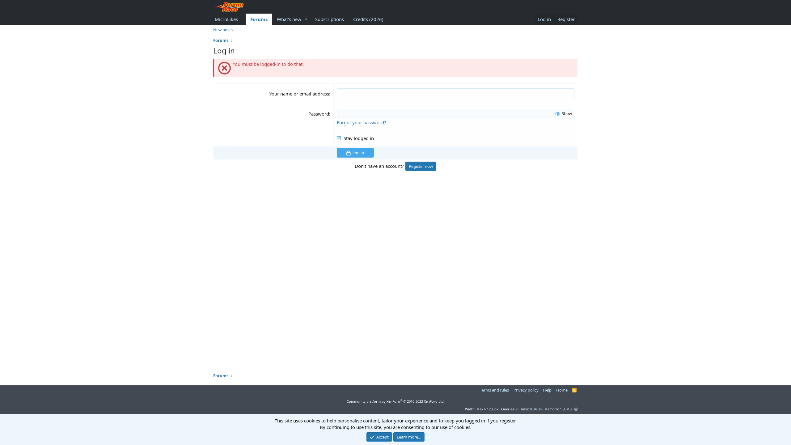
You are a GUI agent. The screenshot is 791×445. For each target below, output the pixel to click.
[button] (306, 19)
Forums (259, 19)
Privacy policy (526, 390)
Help (547, 390)
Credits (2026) (368, 19)
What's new (289, 19)
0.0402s (536, 409)
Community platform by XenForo (396, 401)
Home (562, 390)
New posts (223, 29)
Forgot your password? (361, 122)
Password (318, 114)
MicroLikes (226, 19)
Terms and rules (494, 390)
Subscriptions (329, 19)
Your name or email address (299, 94)
